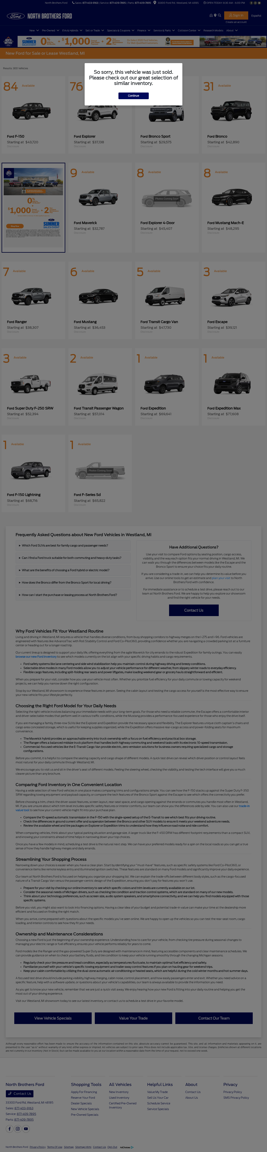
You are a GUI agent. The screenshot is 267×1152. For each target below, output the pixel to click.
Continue (133, 95)
